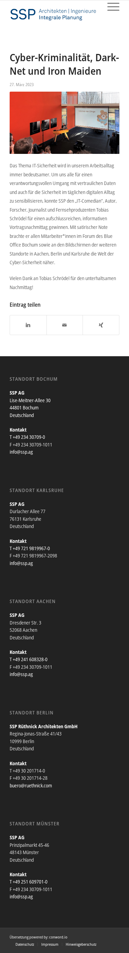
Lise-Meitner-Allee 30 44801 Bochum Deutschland (30, 407)
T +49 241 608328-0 (28, 659)
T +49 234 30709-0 (27, 437)
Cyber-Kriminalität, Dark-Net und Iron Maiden (64, 64)
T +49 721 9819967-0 (30, 548)
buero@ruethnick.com (31, 785)
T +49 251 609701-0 (28, 881)
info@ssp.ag (21, 451)
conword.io (58, 937)
